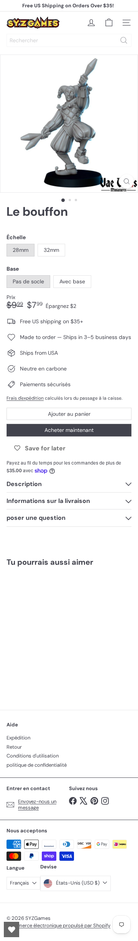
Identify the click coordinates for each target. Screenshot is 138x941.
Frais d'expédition (25, 398)
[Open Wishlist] (11, 929)
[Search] (123, 40)
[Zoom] (127, 181)
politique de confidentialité (37, 765)
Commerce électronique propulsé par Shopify (58, 925)
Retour (14, 747)
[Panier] (109, 23)
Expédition (18, 737)
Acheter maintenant (69, 430)
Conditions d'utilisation (33, 755)
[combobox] (69, 40)
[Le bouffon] (54, 633)
